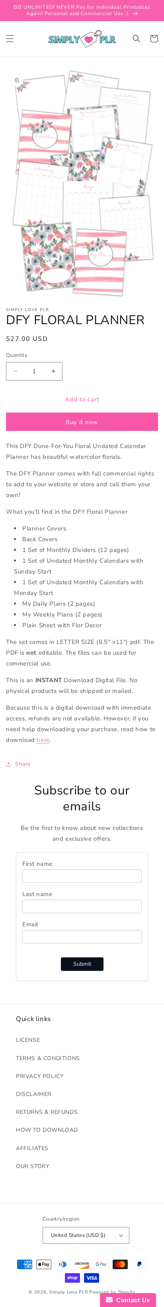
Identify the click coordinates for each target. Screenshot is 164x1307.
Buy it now (82, 422)
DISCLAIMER (33, 1094)
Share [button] (23, 764)
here (43, 740)
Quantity (16, 355)
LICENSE (28, 1040)
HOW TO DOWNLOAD (47, 1130)
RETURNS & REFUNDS (47, 1112)
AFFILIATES (32, 1148)
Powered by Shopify (112, 1292)
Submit (82, 964)
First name (37, 864)
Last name (37, 894)
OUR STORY (32, 1166)
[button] (10, 38)
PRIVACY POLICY (39, 1076)
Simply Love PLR (68, 1292)
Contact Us (131, 1300)
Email (30, 924)
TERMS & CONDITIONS (48, 1058)
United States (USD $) (78, 1235)
